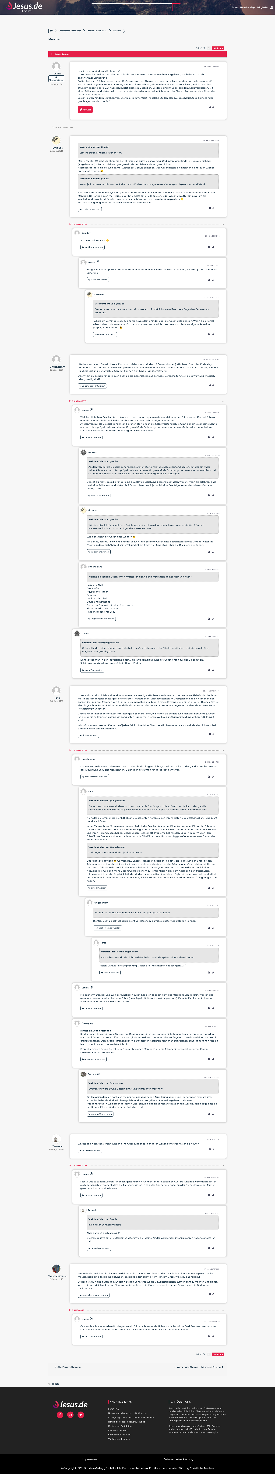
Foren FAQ (113, 1409)
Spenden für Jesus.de (119, 1434)
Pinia (57, 697)
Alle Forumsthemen (68, 1367)
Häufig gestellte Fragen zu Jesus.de (126, 1421)
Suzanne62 (94, 1074)
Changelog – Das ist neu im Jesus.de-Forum (131, 1417)
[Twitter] (81, 1415)
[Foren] (51, 31)
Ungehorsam (57, 366)
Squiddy (86, 233)
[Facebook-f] (60, 1415)
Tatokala (58, 1146)
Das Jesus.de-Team (118, 1430)
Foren (235, 7)
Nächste (217, 48)
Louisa (57, 73)
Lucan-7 (92, 452)
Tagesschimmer (57, 1276)
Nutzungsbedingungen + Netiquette (127, 1413)
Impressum (89, 1459)
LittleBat (58, 147)
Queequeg (87, 1023)
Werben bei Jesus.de (119, 1439)
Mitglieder (262, 7)
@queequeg (116, 1083)
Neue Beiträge (247, 7)
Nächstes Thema (211, 1367)
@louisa (105, 147)
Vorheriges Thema (187, 1367)
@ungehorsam (111, 642)
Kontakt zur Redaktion (120, 1426)
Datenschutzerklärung (178, 1459)
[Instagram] (70, 1415)
